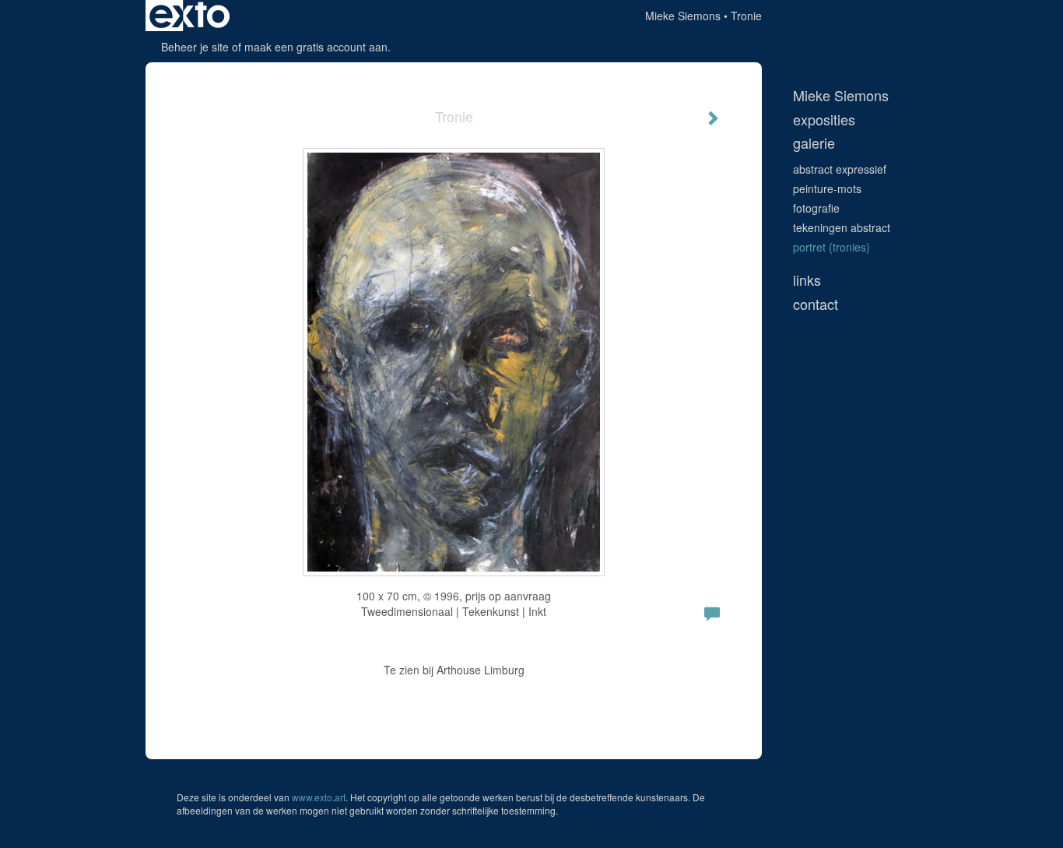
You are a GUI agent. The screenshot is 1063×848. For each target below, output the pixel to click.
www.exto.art (319, 797)
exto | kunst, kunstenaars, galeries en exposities (189, 15)
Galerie (814, 143)
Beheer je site (195, 47)
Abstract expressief (839, 169)
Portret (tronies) (831, 247)
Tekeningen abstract (841, 227)
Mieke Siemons (683, 15)
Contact (815, 304)
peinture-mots (827, 188)
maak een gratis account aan (316, 47)
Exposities (824, 119)
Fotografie (816, 208)
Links (807, 280)
